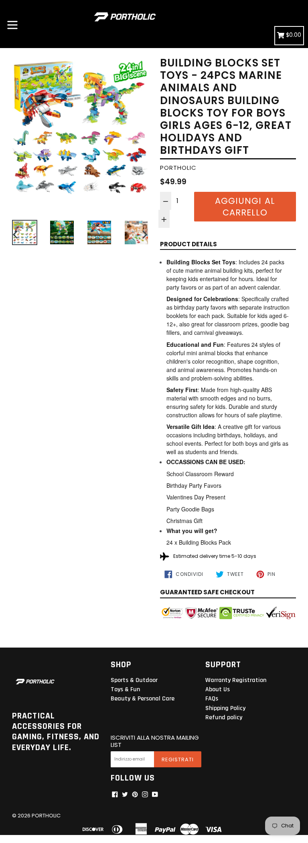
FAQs (211, 698)
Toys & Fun (125, 689)
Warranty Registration (235, 680)
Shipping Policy (225, 708)
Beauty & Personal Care (142, 698)
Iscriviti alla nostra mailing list (155, 741)
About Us (217, 689)
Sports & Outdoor (134, 680)
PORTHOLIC (46, 815)
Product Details (188, 244)
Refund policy (223, 717)
